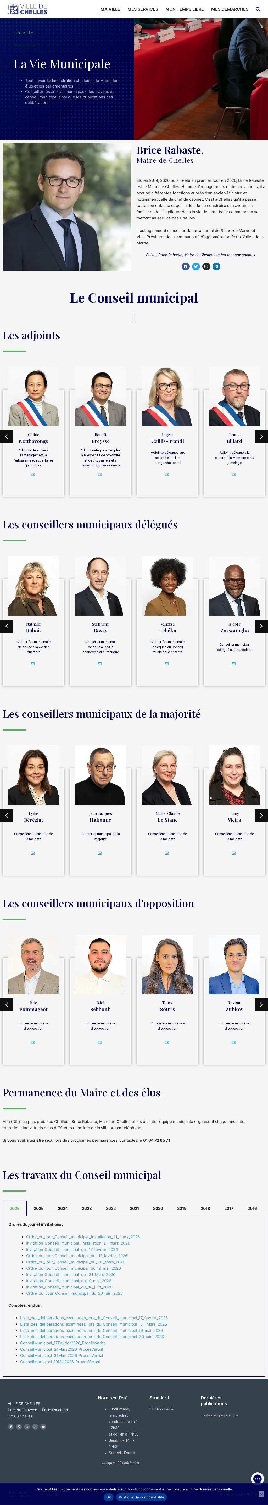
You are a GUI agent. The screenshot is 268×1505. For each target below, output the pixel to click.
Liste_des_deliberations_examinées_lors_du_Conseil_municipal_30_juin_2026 (92, 1336)
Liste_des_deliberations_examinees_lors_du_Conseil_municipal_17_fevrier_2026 (94, 1317)
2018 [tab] (205, 1208)
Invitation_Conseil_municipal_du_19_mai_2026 (68, 1280)
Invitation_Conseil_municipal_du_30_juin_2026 (69, 1287)
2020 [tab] (158, 1208)
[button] (257, 1478)
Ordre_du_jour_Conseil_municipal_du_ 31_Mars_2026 (75, 1261)
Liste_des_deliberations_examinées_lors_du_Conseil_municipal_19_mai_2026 (91, 1330)
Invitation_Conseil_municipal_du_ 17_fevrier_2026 (72, 1249)
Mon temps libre (184, 9)
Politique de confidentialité (141, 1497)
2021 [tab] (134, 1208)
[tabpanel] (134, 1296)
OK (108, 1497)
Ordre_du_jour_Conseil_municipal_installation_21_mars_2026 (83, 1236)
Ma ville (110, 9)
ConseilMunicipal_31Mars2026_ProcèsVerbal (61, 1355)
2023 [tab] (87, 1208)
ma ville (23, 32)
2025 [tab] (39, 1208)
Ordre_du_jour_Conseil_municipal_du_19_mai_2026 (73, 1268)
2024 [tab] (63, 1208)
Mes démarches (229, 9)
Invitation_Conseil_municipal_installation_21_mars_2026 (78, 1243)
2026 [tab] (15, 1208)
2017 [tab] (228, 1208)
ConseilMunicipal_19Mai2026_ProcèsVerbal (60, 1361)
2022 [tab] (111, 1208)
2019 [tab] (182, 1208)
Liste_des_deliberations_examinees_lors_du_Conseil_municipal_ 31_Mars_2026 (93, 1324)
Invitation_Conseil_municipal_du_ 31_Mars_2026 (70, 1274)
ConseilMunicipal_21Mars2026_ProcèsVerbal (61, 1349)
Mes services (142, 9)
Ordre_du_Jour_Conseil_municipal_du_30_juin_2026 (74, 1293)
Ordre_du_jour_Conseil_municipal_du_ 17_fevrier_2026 (76, 1255)
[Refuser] (261, 1494)
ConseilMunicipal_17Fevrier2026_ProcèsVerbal (63, 1342)
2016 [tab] (252, 1208)
